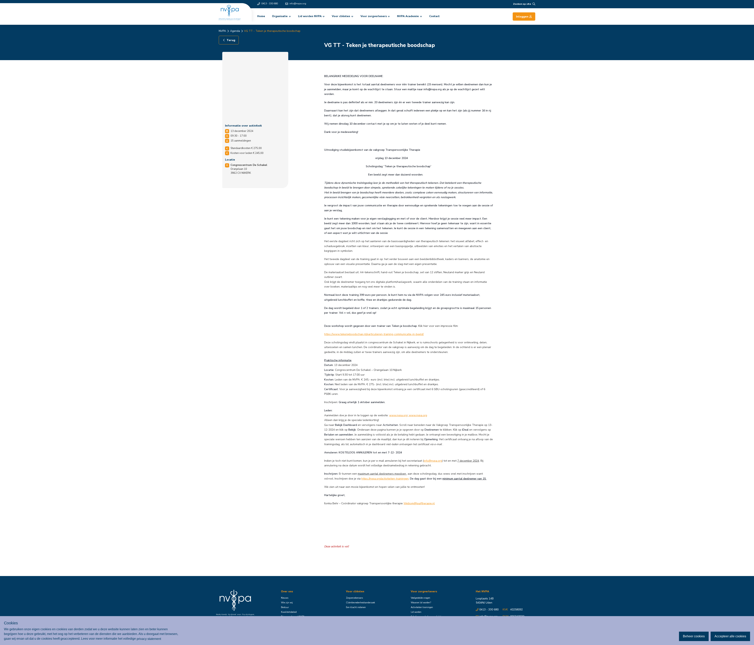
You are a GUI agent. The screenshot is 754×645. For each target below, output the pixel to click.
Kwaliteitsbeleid (289, 612)
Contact (434, 16)
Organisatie (280, 16)
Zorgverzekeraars (354, 597)
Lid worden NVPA (310, 16)
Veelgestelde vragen (420, 597)
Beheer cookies (694, 636)
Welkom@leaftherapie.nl (419, 503)
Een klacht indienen (356, 607)
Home (261, 16)
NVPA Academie (408, 16)
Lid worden (416, 612)
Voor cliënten (341, 16)
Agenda (235, 31)
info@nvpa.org (297, 3)
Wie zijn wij (287, 602)
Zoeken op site (522, 4)
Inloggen (522, 16)
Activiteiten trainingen (422, 607)
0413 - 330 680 (269, 3)
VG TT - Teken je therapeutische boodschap (272, 31)
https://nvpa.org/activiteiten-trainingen (385, 479)
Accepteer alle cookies (730, 636)
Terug (231, 40)
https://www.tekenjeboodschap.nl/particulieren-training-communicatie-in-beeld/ (374, 334)
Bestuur (285, 607)
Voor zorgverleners (374, 16)
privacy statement (149, 638)
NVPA (222, 31)
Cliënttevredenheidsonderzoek (360, 602)
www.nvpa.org (398, 415)
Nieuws (284, 597)
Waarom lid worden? (421, 602)
